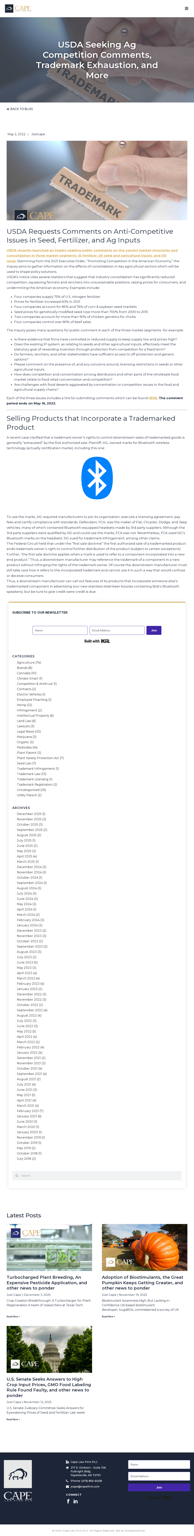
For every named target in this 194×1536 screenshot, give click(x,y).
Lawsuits (23, 726)
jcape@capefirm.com (85, 1486)
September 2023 (30, 946)
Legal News (25, 731)
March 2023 (26, 978)
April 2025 (24, 856)
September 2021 (29, 1074)
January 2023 (27, 989)
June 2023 (25, 962)
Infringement (27, 710)
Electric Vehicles (29, 694)
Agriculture (26, 662)
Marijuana (24, 737)
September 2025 (30, 830)
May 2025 (24, 851)
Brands (22, 668)
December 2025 (29, 814)
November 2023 (29, 936)
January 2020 (27, 1132)
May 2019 (24, 1148)
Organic (23, 742)
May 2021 (24, 1095)
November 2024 (29, 872)
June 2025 (25, 846)
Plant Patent (27, 753)
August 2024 (27, 888)
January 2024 (27, 925)
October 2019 (27, 1143)
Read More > (13, 1316)
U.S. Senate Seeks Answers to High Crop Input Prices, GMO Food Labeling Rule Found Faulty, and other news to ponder (49, 1387)
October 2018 (27, 1153)
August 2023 (27, 952)
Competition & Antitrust (35, 684)
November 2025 (29, 819)
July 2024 (24, 893)
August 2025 (27, 835)
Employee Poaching (32, 700)
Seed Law (24, 763)
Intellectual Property (33, 715)
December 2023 (29, 930)
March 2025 (26, 861)
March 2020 (26, 1127)
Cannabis (24, 673)
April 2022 (24, 1037)
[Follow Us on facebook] (68, 1501)
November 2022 (29, 999)
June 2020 (25, 1121)
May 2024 (24, 904)
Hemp (21, 705)
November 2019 (29, 1137)
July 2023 (24, 957)
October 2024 (27, 877)
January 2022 (27, 1052)
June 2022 (25, 1026)
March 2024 (26, 915)
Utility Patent (27, 795)
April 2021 (24, 1100)
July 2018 (24, 1159)
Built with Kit (97, 641)
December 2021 (29, 1058)
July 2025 (24, 840)
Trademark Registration (35, 784)
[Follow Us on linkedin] (75, 1501)
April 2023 (24, 973)
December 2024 (29, 867)
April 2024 (24, 909)
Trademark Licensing (32, 779)
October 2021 (27, 1068)
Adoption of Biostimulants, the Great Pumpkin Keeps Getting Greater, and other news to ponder (142, 1283)
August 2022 (27, 1015)
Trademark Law (29, 774)
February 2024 (28, 920)
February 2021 (28, 1111)
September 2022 (30, 1010)
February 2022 (28, 1047)
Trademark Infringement (36, 768)
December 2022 (29, 994)
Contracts (24, 689)
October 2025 (27, 824)
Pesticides (24, 747)
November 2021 (29, 1063)
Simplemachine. (135, 1530)
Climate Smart (27, 678)
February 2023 (28, 983)
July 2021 (24, 1084)
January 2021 (27, 1116)
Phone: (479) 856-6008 (86, 1481)
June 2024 (25, 899)
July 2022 (24, 1021)
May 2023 (24, 968)
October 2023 (27, 941)
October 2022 (27, 1005)
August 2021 (26, 1079)
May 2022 (24, 1031)
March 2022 (26, 1042)
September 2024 (30, 883)
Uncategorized (28, 790)
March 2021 (25, 1105)
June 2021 (24, 1090)
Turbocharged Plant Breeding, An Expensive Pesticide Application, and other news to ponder (47, 1283)
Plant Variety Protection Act (38, 758)
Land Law (24, 721)
